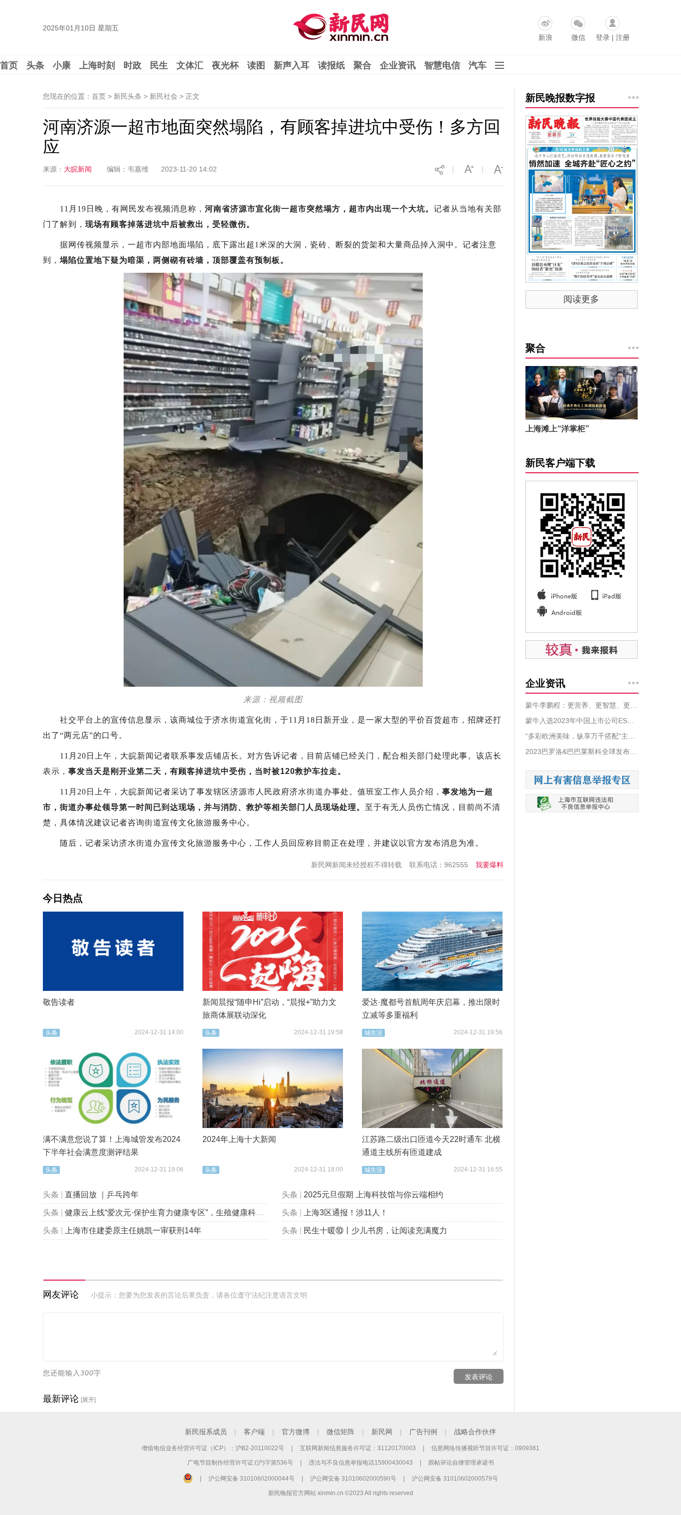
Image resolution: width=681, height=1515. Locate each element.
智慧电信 (442, 65)
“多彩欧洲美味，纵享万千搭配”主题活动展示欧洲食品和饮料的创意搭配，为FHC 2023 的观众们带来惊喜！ (582, 736)
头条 (35, 65)
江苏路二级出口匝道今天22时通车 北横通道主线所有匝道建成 (431, 1145)
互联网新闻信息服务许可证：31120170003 (358, 1448)
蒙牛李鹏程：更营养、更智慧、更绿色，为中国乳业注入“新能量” (582, 705)
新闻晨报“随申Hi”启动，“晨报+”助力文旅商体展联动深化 (269, 1008)
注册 (623, 37)
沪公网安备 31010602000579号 (455, 1478)
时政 (133, 65)
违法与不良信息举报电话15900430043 (361, 1462)
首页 (9, 65)
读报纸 (331, 65)
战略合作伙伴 (475, 1432)
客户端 (254, 1432)
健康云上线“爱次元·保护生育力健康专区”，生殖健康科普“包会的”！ (183, 1212)
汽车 (478, 65)
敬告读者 (59, 1002)
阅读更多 (581, 299)
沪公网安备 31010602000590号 (353, 1478)
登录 (603, 37)
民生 (159, 65)
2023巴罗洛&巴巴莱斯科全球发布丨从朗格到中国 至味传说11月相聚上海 (582, 752)
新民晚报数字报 (560, 97)
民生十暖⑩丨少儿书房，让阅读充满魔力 (375, 1230)
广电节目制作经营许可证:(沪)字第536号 (240, 1462)
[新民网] (338, 24)
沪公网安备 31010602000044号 (251, 1478)
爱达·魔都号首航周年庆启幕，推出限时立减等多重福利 (431, 1008)
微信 (578, 37)
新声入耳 (292, 65)
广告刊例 (423, 1432)
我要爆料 (490, 865)
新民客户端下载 (560, 462)
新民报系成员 (206, 1432)
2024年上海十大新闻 (239, 1139)
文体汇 (189, 65)
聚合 (362, 65)
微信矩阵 (340, 1432)
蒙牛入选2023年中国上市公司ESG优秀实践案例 (582, 721)
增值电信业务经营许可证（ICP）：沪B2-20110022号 (213, 1448)
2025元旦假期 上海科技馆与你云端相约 (373, 1194)
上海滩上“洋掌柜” (557, 428)
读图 (256, 65)
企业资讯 (398, 65)
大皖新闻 (78, 169)
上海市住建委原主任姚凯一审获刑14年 (133, 1230)
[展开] (88, 1399)
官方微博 (296, 1432)
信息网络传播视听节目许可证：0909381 (485, 1448)
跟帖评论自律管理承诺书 (461, 1462)
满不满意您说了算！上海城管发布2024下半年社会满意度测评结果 (111, 1145)
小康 (62, 65)
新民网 (381, 1432)
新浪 (545, 37)
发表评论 (479, 1377)
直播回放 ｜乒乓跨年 (102, 1194)
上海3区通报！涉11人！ (346, 1212)
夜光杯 (225, 65)
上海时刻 (97, 65)
